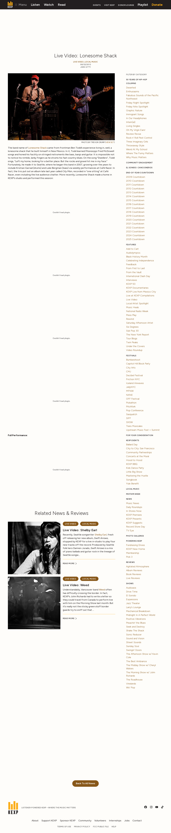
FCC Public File (101, 827)
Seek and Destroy (135, 626)
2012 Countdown (135, 188)
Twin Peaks (132, 342)
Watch (49, 5)
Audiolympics (133, 252)
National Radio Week (137, 311)
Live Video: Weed (76, 585)
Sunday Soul (132, 646)
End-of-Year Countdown (140, 173)
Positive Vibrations (136, 618)
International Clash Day (138, 276)
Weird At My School (136, 149)
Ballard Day (131, 444)
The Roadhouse (134, 679)
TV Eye (130, 530)
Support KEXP (49, 820)
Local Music (91, 62)
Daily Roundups (134, 507)
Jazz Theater (133, 603)
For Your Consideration (139, 435)
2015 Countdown (135, 200)
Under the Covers (135, 346)
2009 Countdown (135, 176)
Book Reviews (133, 574)
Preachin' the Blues (136, 622)
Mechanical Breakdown (138, 611)
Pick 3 (129, 556)
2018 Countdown (135, 211)
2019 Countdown (135, 215)
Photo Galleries (135, 536)
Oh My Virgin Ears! (135, 130)
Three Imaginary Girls (137, 141)
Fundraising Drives (135, 545)
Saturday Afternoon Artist (139, 322)
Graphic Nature (134, 110)
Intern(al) (130, 122)
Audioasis (131, 587)
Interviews (131, 280)
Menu (22, 5)
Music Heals (132, 307)
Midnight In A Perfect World (140, 615)
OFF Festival (132, 398)
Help (114, 827)
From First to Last (135, 268)
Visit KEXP (109, 5)
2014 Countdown (135, 196)
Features (131, 245)
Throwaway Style (135, 145)
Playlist (143, 5)
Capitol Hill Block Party (138, 363)
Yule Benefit (132, 483)
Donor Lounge (126, 5)
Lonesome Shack (37, 147)
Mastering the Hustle (137, 475)
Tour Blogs (131, 338)
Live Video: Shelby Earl (80, 530)
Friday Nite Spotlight (137, 106)
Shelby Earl (101, 534)
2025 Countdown (135, 239)
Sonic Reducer (133, 634)
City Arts (130, 367)
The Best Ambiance (136, 661)
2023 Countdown (135, 231)
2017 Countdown (135, 208)
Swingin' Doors (134, 650)
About (35, 820)
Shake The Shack (135, 630)
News (129, 499)
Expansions (132, 599)
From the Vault (134, 272)
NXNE (129, 394)
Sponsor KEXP (67, 820)
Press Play (131, 315)
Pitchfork (130, 406)
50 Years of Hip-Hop (136, 79)
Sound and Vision (135, 638)
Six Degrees (132, 326)
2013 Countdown (135, 192)
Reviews (130, 562)
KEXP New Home (135, 548)
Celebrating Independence (140, 260)
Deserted (131, 87)
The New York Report (137, 334)
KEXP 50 (130, 283)
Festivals (131, 356)
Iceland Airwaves (135, 383)
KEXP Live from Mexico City (141, 291)
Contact (137, 820)
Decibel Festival (134, 375)
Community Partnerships (139, 452)
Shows (129, 583)
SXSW (129, 422)
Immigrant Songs (135, 114)
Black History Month (136, 256)
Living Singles (133, 126)
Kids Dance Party (135, 467)
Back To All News (85, 783)
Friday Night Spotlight (137, 102)
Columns (131, 83)
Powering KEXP (134, 541)
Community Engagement (139, 163)
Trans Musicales (134, 426)
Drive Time (131, 591)
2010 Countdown (135, 180)
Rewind (130, 318)
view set (110, 142)
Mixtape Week (133, 494)
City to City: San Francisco (140, 448)
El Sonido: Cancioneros (139, 167)
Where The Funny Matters (139, 153)
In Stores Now (133, 511)
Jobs (127, 820)
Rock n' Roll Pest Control (139, 137)
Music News (132, 503)
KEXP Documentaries (137, 287)
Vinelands (131, 683)
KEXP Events (132, 440)
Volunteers (100, 820)
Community (84, 820)
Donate (157, 5)
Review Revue (133, 133)
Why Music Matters (136, 157)
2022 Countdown (135, 227)
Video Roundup (134, 350)
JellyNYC (131, 387)
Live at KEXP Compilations (140, 295)
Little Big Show (134, 471)
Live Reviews (133, 578)
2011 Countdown (135, 184)
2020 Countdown (135, 219)
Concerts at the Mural (137, 456)
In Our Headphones (136, 118)
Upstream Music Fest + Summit (143, 429)
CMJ (128, 371)
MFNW (130, 390)
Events (97, 5)
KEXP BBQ (131, 464)
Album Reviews (134, 570)
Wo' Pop (130, 687)
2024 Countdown (135, 235)
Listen (35, 5)
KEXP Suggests (134, 522)
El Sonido (131, 595)
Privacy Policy (82, 827)
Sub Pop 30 (132, 330)
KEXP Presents (133, 518)
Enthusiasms (132, 91)
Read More (69, 563)
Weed (102, 589)
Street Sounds (133, 642)
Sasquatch (131, 414)
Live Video (78, 62)
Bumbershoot (133, 359)
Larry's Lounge (133, 607)
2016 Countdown (135, 204)
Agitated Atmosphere (137, 566)
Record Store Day (135, 526)
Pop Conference (134, 410)
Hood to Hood (134, 460)
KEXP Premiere (134, 514)
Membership (132, 552)
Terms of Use (64, 827)
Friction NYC (133, 379)
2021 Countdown (135, 223)
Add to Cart (132, 248)
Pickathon (131, 402)
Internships (115, 820)
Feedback (131, 264)
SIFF (128, 418)
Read (61, 5)
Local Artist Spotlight (137, 303)
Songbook (131, 479)
